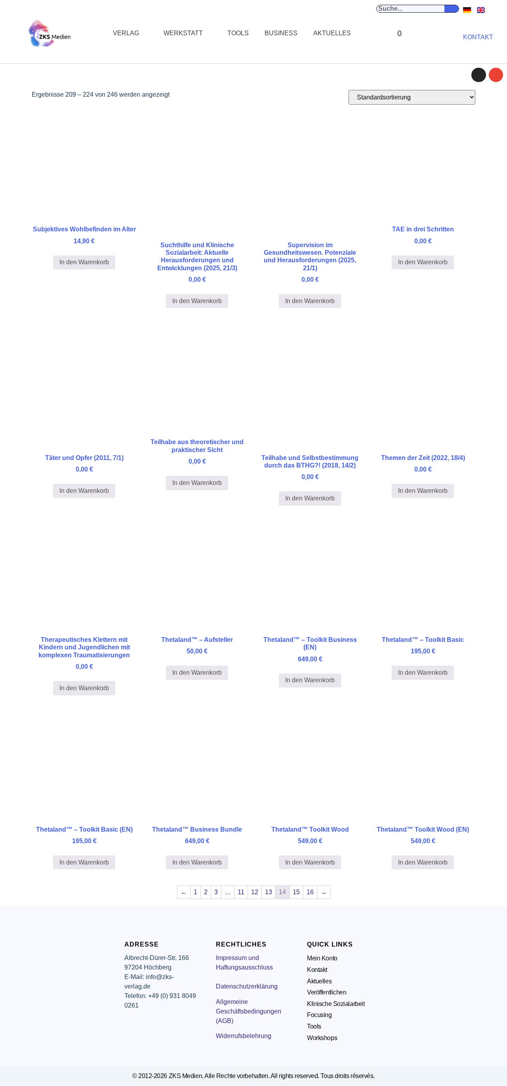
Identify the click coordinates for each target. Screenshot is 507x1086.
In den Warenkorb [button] (84, 262)
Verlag (126, 33)
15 (296, 892)
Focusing (319, 1015)
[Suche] (451, 8)
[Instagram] (478, 75)
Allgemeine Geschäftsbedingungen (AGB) (248, 1011)
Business (281, 33)
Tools (238, 33)
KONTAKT (478, 37)
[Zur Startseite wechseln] (50, 33)
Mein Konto (322, 958)
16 (310, 892)
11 (241, 892)
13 (268, 892)
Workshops (322, 1037)
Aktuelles (332, 33)
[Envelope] (496, 75)
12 (254, 892)
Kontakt (317, 969)
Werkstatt (183, 33)
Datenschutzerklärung (247, 986)
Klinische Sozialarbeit (335, 1003)
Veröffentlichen (326, 992)
